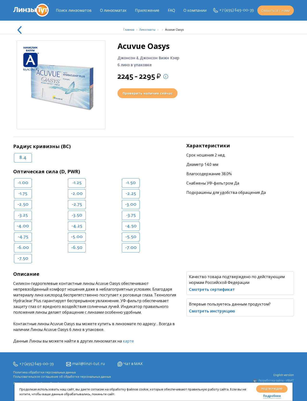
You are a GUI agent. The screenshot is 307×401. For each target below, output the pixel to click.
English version (283, 375)
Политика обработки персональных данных (44, 372)
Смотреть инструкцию (212, 311)
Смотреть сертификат (212, 289)
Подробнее (272, 396)
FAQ (171, 10)
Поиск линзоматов (74, 10)
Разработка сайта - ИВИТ (276, 380)
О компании (195, 10)
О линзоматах (113, 10)
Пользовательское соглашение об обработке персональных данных (62, 377)
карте (128, 341)
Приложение (147, 10)
